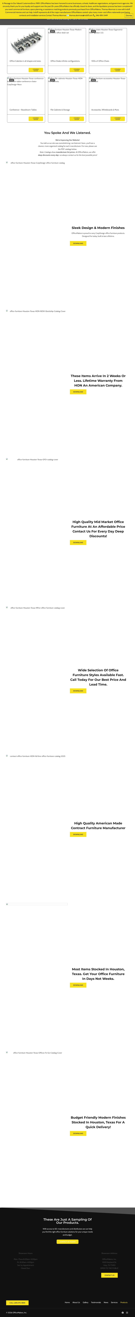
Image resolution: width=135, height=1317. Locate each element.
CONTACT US (25, 1277)
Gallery (85, 1302)
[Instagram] (127, 1313)
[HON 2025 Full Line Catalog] (37, 829)
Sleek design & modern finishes (98, 228)
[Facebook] (123, 1313)
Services (114, 1302)
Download (78, 243)
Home (67, 1302)
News (106, 1302)
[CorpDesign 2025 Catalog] (37, 235)
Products (123, 1302)
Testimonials (96, 1302)
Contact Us (109, 1275)
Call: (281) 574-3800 (17, 1303)
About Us (76, 1302)
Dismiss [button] (129, 15)
